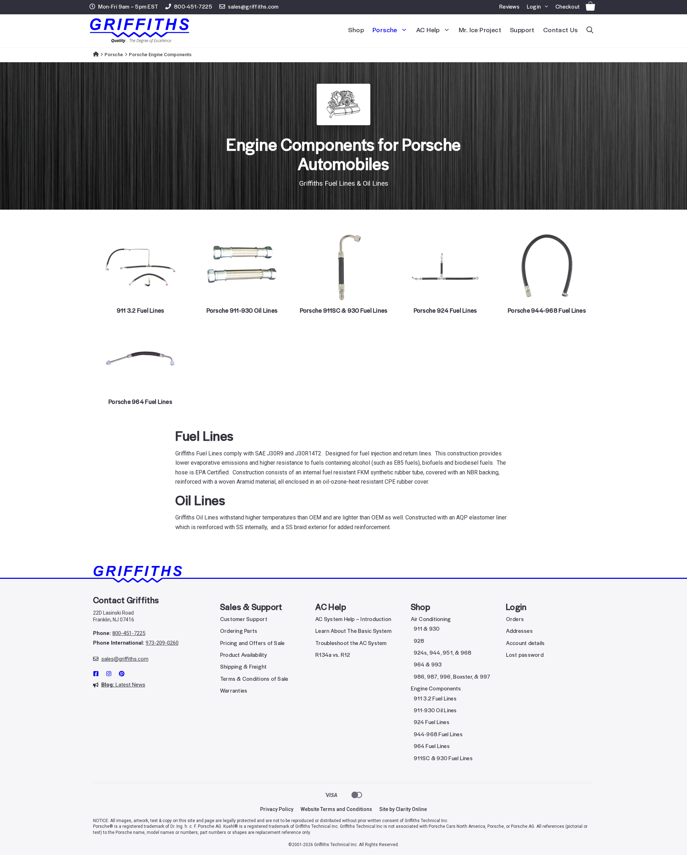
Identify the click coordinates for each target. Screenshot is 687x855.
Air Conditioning (431, 619)
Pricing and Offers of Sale (252, 643)
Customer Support (243, 619)
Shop (356, 30)
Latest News (123, 684)
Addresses (519, 631)
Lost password (525, 655)
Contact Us (560, 30)
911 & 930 (427, 629)
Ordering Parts (238, 631)
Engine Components (436, 689)
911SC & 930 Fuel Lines (443, 759)
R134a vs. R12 (332, 655)
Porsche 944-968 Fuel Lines (547, 311)
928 (419, 641)
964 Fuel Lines (432, 746)
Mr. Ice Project (480, 30)
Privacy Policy (276, 809)
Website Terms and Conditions (336, 809)
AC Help (428, 30)
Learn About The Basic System (353, 631)
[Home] (96, 54)
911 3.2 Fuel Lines (140, 311)
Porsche (384, 30)
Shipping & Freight (243, 667)
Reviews (509, 7)
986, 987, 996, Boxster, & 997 (452, 677)
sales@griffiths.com (253, 7)
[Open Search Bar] (590, 30)
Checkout (567, 7)
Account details (525, 643)
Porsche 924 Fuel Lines (445, 311)
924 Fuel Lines (431, 722)
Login (534, 7)
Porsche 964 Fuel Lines (140, 402)
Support (522, 30)
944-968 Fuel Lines (438, 735)
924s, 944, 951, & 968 (443, 653)
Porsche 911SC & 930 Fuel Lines (344, 311)
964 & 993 (428, 665)
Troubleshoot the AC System (350, 643)
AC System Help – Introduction (353, 619)
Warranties (233, 691)
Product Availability (243, 655)
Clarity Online (411, 809)
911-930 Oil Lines (435, 711)
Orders (515, 619)
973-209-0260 (162, 643)
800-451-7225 (193, 7)
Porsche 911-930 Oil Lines (242, 311)
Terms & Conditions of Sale (254, 679)
